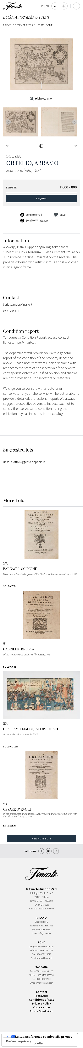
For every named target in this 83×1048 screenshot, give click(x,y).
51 (5, 644)
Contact (41, 992)
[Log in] (64, 6)
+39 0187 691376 (46, 975)
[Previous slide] (8, 122)
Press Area (41, 996)
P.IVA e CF (34, 900)
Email (34, 933)
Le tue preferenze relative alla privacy (43, 1037)
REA (35, 904)
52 (5, 723)
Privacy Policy (41, 1003)
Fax (33, 929)
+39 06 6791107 (46, 950)
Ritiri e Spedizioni (41, 1011)
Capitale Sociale (36, 908)
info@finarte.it (45, 933)
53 (5, 804)
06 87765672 (11, 311)
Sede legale (35, 893)
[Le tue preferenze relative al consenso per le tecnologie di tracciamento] (18, 1041)
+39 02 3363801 (46, 925)
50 (5, 563)
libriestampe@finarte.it (17, 304)
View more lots (42, 838)
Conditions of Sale (41, 999)
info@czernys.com (44, 982)
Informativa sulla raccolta (24, 1043)
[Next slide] (74, 122)
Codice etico (41, 1007)
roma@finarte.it (44, 958)
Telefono (34, 925)
